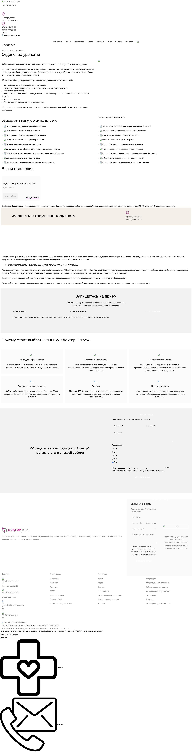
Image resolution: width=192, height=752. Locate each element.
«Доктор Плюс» (30, 625)
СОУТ (52, 591)
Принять (23, 634)
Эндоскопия (151, 595)
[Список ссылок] (24, 599)
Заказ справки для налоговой (158, 604)
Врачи (100, 579)
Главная (5, 50)
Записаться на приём (160, 500)
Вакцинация (151, 579)
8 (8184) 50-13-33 (9, 27)
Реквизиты (54, 587)
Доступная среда (57, 595)
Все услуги (150, 599)
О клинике (54, 579)
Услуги (12, 50)
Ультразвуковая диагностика (157, 583)
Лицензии (54, 583)
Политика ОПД (56, 599)
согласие (20, 317)
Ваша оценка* (118, 445)
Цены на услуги (104, 591)
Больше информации (9, 634)
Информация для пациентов (109, 595)
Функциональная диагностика (158, 591)
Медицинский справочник (108, 599)
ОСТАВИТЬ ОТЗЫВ (146, 415)
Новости (101, 604)
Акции (100, 583)
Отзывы (101, 587)
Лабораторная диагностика (157, 587)
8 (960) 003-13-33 (9, 30)
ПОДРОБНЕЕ (32, 197)
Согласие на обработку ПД (61, 604)
